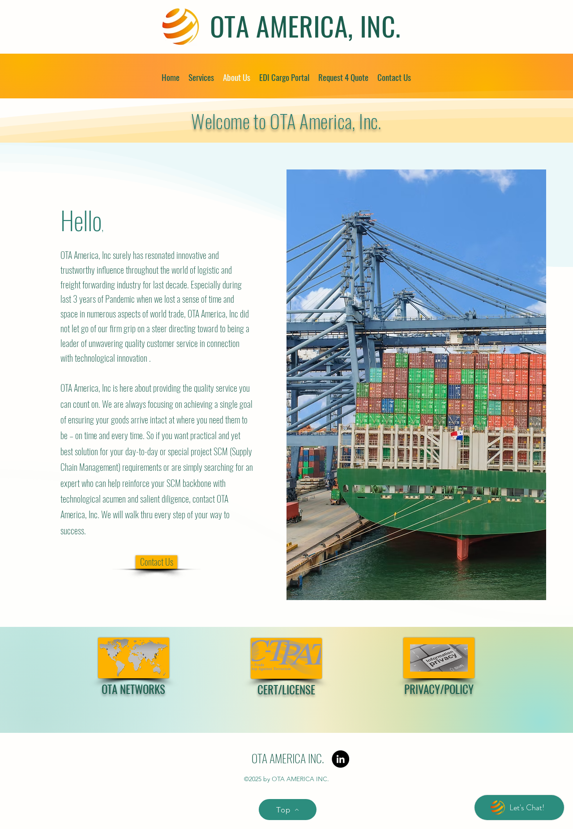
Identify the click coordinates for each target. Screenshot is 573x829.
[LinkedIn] (340, 759)
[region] (134, 686)
